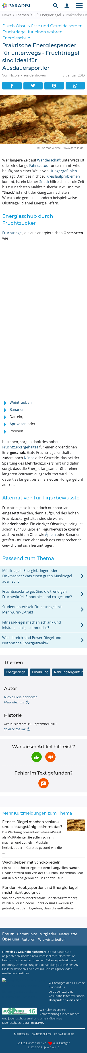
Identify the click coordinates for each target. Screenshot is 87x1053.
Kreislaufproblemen (63, 176)
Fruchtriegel (12, 232)
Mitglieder (47, 934)
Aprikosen (18, 423)
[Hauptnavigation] (79, 5)
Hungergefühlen (63, 170)
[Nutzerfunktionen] (66, 5)
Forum (8, 934)
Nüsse (29, 457)
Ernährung (40, 672)
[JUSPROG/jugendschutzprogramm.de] (19, 1011)
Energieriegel (50, 15)
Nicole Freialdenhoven (20, 697)
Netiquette (68, 934)
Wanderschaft (49, 160)
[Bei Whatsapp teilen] (75, 85)
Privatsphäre (64, 1034)
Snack (44, 181)
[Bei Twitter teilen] (33, 85)
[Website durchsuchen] (55, 5)
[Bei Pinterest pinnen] (54, 85)
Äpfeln (50, 534)
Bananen (17, 409)
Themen (22, 15)
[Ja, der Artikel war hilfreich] (36, 757)
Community (27, 934)
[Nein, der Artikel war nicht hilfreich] (50, 757)
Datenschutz (41, 1034)
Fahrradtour (39, 165)
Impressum (21, 1034)
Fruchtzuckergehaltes (20, 447)
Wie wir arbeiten (52, 939)
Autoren (28, 939)
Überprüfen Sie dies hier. (65, 1000)
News (6, 15)
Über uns (10, 939)
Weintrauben (21, 402)
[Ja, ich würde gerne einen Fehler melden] (43, 783)
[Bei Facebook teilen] (12, 85)
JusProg (39, 1023)
